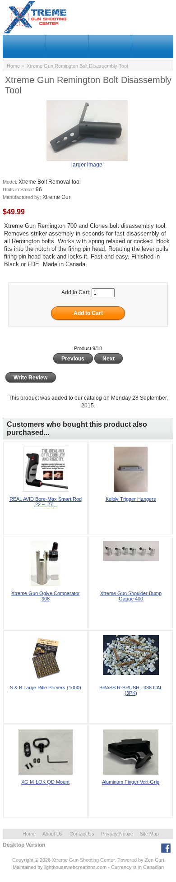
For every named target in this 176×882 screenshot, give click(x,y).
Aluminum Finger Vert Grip (130, 782)
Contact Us (81, 833)
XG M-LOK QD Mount (45, 782)
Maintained (24, 867)
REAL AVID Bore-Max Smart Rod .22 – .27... (45, 501)
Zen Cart (154, 860)
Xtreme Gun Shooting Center (83, 860)
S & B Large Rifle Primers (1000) (45, 687)
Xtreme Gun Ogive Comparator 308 (45, 596)
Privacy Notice (117, 833)
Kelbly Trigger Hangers (131, 499)
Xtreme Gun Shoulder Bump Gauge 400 (131, 596)
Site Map (149, 833)
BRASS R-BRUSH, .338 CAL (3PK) (130, 690)
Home (13, 66)
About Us (52, 833)
